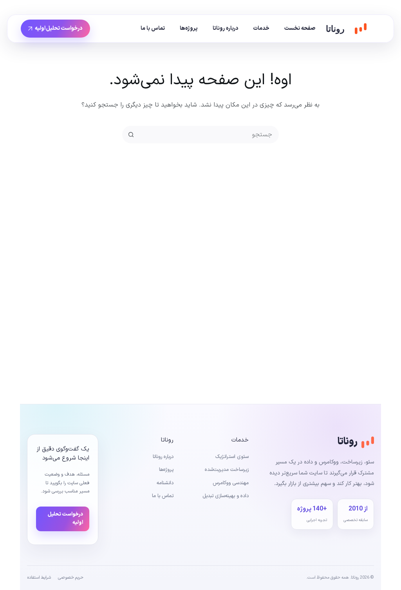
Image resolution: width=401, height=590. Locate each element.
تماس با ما (153, 28)
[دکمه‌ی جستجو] (131, 135)
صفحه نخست (299, 28)
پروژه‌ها (189, 28)
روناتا (335, 29)
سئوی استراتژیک (232, 457)
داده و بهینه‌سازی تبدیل (225, 496)
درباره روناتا (225, 28)
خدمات (261, 28)
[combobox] (208, 134)
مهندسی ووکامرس (231, 483)
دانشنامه (165, 483)
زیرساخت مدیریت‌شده (227, 470)
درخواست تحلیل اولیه (59, 28)
